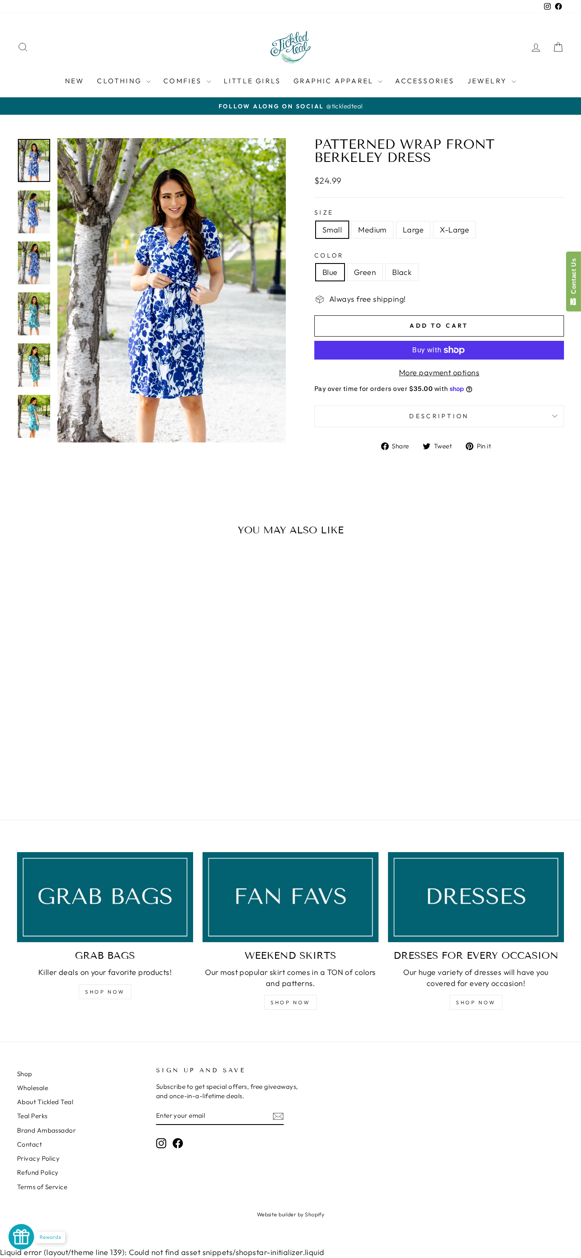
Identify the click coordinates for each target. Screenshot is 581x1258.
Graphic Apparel (334, 80)
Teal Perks (32, 1116)
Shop (24, 1074)
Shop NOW (105, 992)
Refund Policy (38, 1172)
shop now (290, 1002)
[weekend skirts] (290, 897)
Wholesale (32, 1088)
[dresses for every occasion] (476, 897)
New (75, 80)
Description (439, 416)
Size (323, 212)
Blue (330, 272)
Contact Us (573, 278)
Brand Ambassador (46, 1130)
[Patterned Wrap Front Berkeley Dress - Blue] (70, 769)
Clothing (120, 80)
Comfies (184, 80)
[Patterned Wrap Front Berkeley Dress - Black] (93, 769)
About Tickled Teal (45, 1102)
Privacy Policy (38, 1158)
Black (402, 272)
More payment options (439, 372)
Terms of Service (42, 1187)
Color (329, 255)
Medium (372, 230)
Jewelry (488, 80)
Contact (29, 1144)
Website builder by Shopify (291, 1214)
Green (365, 272)
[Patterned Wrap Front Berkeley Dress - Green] (82, 769)
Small (332, 230)
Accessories (424, 80)
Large (413, 230)
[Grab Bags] (105, 897)
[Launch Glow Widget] (21, 1237)
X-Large (454, 230)
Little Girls (252, 80)
